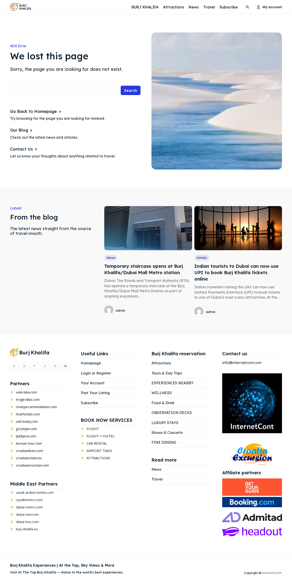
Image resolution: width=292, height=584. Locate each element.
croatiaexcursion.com (32, 465)
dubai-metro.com (29, 507)
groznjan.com (26, 428)
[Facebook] (14, 366)
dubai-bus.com (27, 521)
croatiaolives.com (29, 450)
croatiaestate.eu (29, 458)
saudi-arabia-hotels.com (35, 492)
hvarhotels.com (28, 414)
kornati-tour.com (29, 443)
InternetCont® (271, 573)
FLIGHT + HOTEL (101, 436)
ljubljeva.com (26, 436)
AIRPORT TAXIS (99, 450)
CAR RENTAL (97, 443)
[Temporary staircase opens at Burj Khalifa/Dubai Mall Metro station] (148, 228)
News (111, 258)
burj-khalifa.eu (27, 529)
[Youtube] (65, 366)
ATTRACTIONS (98, 458)
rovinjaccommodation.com (36, 406)
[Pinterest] (35, 366)
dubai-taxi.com (27, 514)
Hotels (202, 258)
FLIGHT (93, 428)
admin (120, 310)
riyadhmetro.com (29, 499)
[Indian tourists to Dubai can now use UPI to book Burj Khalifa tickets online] (238, 228)
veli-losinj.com (27, 421)
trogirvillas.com (28, 399)
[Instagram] (24, 366)
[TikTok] (45, 366)
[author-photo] (109, 310)
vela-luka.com (26, 392)
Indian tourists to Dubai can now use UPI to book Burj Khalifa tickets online (236, 272)
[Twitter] (55, 366)
